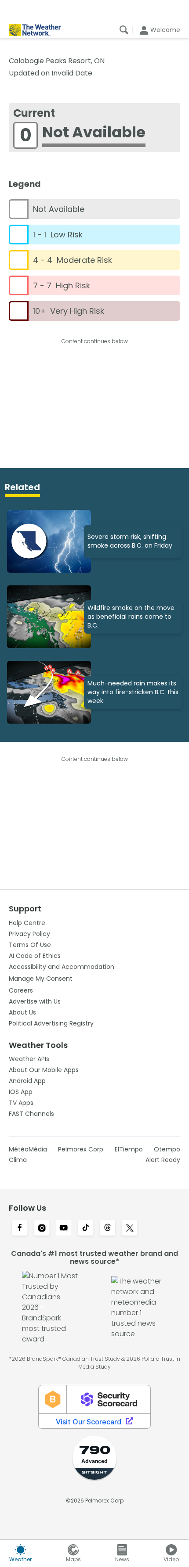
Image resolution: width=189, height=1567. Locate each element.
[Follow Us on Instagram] (42, 1229)
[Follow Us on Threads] (108, 1229)
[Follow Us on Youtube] (64, 1229)
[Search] (124, 29)
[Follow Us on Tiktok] (86, 1229)
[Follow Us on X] (130, 1229)
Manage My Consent (41, 979)
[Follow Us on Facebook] (20, 1229)
